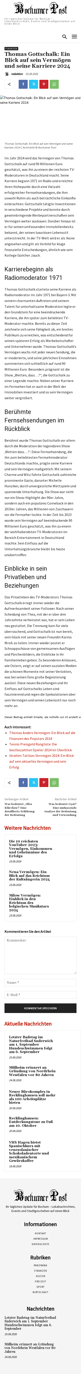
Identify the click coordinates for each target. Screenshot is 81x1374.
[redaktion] (7, 74)
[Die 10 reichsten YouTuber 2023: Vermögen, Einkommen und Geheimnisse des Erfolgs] (64, 847)
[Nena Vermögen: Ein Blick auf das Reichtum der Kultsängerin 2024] (64, 878)
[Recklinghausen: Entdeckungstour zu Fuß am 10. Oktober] (67, 1124)
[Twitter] (33, 84)
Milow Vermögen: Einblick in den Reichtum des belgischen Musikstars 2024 (29, 902)
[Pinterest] (43, 84)
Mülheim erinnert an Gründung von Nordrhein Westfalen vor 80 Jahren (32, 1071)
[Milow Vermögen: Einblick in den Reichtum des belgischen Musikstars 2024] (64, 901)
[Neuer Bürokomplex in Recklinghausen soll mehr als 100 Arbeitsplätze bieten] (67, 1098)
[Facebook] (23, 84)
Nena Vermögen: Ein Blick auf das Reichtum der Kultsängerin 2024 (29, 876)
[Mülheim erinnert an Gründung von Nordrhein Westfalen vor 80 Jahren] (67, 1074)
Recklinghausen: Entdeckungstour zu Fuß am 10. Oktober (31, 1122)
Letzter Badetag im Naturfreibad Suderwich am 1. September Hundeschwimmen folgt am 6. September (31, 1044)
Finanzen (11, 48)
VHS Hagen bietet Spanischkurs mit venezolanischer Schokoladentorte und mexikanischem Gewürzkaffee (29, 1151)
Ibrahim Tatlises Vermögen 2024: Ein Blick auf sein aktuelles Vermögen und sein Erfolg (41, 761)
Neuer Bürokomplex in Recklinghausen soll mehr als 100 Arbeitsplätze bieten (32, 1097)
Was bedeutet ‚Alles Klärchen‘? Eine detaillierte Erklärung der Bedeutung (19, 809)
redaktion (17, 74)
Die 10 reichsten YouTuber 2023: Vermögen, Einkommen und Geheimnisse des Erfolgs (30, 848)
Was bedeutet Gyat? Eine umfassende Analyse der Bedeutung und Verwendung (60, 809)
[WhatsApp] (54, 84)
